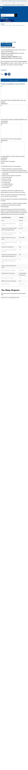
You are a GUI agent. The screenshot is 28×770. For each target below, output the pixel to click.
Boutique (3, 23)
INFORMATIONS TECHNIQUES (8, 161)
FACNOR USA (13, 5)
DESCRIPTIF (4, 160)
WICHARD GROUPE (7, 5)
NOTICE (2, 163)
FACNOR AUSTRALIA (21, 5)
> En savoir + (4, 70)
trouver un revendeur (14, 80)
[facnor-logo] (10, 10)
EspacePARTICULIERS (4, 18)
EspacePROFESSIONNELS (7, 20)
